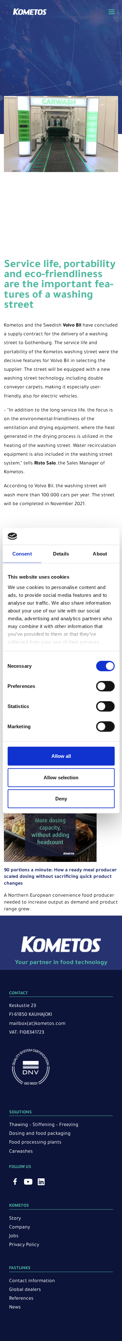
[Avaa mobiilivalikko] (111, 11)
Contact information (32, 1281)
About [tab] (100, 554)
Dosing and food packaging (40, 1134)
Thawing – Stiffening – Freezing (43, 1125)
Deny (61, 798)
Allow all (61, 756)
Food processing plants (35, 1143)
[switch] (105, 686)
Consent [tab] (22, 554)
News (15, 1307)
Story (15, 1219)
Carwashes (21, 1152)
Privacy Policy (24, 1245)
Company (19, 1227)
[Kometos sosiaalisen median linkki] (15, 1181)
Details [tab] (61, 554)
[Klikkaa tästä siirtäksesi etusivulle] (30, 14)
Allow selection (61, 777)
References (21, 1299)
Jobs (14, 1236)
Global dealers (25, 1290)
